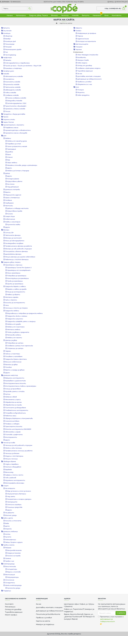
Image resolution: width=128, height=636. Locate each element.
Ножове (6, 74)
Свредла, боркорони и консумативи (19, 418)
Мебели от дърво (14, 324)
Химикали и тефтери (13, 68)
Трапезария (11, 149)
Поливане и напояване (13, 356)
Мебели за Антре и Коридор (18, 171)
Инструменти (11, 437)
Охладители (10, 583)
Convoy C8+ (9, 232)
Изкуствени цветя (14, 181)
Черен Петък (8, 122)
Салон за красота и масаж (17, 146)
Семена (8, 558)
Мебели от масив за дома (17, 141)
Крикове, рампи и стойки (14, 391)
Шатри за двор (11, 340)
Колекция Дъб (10, 41)
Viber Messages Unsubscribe (87, 55)
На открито (10, 488)
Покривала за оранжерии (16, 276)
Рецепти (80, 92)
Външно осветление (13, 362)
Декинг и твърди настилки (17, 208)
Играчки (8, 529)
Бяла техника (10, 566)
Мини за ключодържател (14, 241)
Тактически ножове (12, 87)
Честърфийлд (10, 55)
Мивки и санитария (12, 222)
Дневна (10, 152)
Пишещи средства (14, 507)
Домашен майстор (10, 375)
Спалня (10, 157)
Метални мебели (13, 329)
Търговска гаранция (85, 71)
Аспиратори (12, 569)
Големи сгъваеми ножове (16, 98)
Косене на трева (13, 556)
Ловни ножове (10, 92)
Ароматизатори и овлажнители (18, 130)
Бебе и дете (8, 518)
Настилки (9, 206)
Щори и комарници (12, 197)
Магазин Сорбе (83, 60)
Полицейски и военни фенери (16, 251)
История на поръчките (86, 41)
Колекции (6, 33)
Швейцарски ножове (13, 90)
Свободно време (9, 461)
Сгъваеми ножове (12, 95)
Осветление (10, 219)
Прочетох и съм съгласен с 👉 (112, 620)
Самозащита (12, 502)
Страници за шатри (15, 348)
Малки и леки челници (13, 448)
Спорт (5, 486)
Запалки (8, 60)
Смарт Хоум (10, 216)
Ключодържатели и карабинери (17, 63)
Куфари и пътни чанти (14, 475)
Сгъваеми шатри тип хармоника (20, 346)
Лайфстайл (7, 57)
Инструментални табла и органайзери (20, 386)
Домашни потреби (12, 189)
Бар (8, 160)
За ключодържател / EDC (16, 103)
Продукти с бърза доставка (14, 114)
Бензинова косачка (14, 550)
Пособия (8, 367)
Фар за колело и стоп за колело (19, 491)
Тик (6, 52)
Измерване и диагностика (15, 381)
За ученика (7, 31)
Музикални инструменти (15, 480)
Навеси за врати (13, 294)
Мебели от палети (14, 337)
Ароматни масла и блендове (16, 133)
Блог (77, 87)
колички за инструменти (15, 302)
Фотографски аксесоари (14, 483)
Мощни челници (11, 459)
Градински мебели (12, 311)
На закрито (9, 513)
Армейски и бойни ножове (15, 109)
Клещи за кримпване (13, 389)
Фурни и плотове (14, 572)
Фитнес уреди (11, 515)
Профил (78, 31)
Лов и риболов (10, 478)
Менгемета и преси (13, 399)
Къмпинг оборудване (13, 467)
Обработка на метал (13, 402)
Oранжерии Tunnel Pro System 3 (19, 267)
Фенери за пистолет (13, 238)
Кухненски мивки (13, 224)
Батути (6, 28)
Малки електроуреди (13, 585)
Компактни (9, 79)
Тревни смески (8, 545)
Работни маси (10, 416)
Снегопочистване (12, 421)
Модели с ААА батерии (14, 456)
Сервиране (9, 203)
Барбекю (8, 469)
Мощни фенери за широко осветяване (20, 257)
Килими (10, 214)
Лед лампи (11, 496)
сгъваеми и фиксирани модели (88, 68)
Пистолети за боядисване (15, 408)
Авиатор (8, 36)
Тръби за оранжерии (15, 281)
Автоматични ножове (14, 76)
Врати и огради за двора (14, 370)
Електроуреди (9, 564)
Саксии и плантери (12, 354)
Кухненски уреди (13, 588)
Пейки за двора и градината (18, 332)
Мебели (8, 138)
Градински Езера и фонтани (16, 359)
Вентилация (10, 574)
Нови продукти (83, 95)
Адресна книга (83, 39)
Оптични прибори (14, 504)
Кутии (7, 394)
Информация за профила (86, 33)
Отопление (9, 580)
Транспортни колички (13, 426)
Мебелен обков (11, 397)
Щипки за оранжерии (15, 284)
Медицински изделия (13, 195)
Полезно (80, 90)
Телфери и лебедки (12, 424)
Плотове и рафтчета (13, 434)
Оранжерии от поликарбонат (18, 270)
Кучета (8, 537)
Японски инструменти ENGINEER (18, 429)
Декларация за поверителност (89, 79)
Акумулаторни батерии (16, 494)
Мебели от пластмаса (15, 327)
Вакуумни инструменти (14, 378)
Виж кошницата (81, 44)
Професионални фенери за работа (18, 246)
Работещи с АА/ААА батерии (16, 259)
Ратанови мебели (14, 335)
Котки (7, 534)
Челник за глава (9, 443)
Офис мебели (12, 162)
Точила (7, 111)
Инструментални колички (15, 383)
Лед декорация (13, 187)
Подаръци (7, 591)
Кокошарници (10, 539)
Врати (7, 192)
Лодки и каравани (11, 464)
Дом (4, 136)
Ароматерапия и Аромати (13, 125)
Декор (7, 173)
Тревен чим (9, 561)
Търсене (78, 49)
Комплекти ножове (12, 82)
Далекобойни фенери (13, 254)
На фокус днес (8, 71)
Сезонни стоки (9, 119)
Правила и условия (84, 82)
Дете (7, 526)
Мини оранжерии (13, 273)
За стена (10, 184)
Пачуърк (8, 47)
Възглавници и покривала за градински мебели (25, 313)
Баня (9, 154)
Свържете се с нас (84, 84)
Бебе (7, 523)
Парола (80, 36)
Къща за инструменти (16, 292)
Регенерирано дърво (13, 49)
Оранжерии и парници (13, 265)
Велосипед (9, 472)
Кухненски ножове (12, 84)
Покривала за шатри (15, 343)
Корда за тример (14, 553)
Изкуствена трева (14, 211)
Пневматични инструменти (16, 410)
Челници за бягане (12, 453)
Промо (5, 117)
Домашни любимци (10, 531)
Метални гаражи (11, 297)
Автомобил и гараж (12, 432)
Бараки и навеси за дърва (16, 289)
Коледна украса (13, 179)
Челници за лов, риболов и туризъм (18, 445)
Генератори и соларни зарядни (19, 499)
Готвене (8, 200)
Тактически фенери (12, 235)
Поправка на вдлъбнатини (15, 413)
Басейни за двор (11, 364)
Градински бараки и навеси (15, 286)
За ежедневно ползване (14, 243)
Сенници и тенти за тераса (16, 308)
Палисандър (9, 44)
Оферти (78, 28)
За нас (79, 74)
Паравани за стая (14, 144)
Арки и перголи (11, 300)
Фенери (6, 230)
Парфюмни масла (11, 127)
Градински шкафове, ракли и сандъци (21, 321)
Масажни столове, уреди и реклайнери (22, 165)
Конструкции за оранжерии (18, 278)
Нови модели (82, 63)
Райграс (8, 548)
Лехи (7, 305)
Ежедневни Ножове (14, 101)
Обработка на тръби (13, 405)
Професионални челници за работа (18, 451)
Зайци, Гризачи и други (13, 542)
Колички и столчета (13, 521)
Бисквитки (81, 57)
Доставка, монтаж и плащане (89, 76)
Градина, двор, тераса (11, 262)
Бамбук (8, 39)
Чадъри (8, 351)
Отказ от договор (84, 65)
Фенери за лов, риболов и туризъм (18, 249)
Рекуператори (13, 577)
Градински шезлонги (15, 319)
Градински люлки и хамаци (17, 316)
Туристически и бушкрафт (15, 106)
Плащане (78, 47)
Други (9, 168)
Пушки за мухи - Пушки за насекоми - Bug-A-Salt (23, 66)
